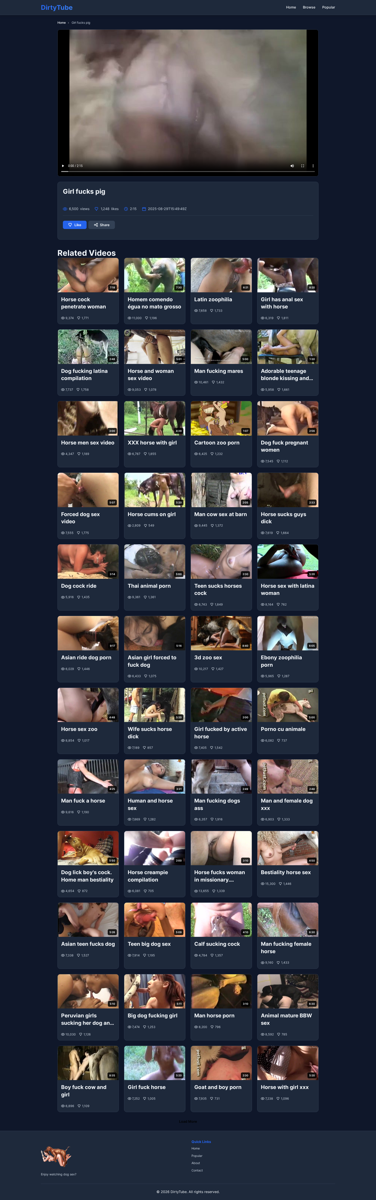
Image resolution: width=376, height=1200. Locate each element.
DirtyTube (179, 1192)
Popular (328, 7)
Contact (197, 1170)
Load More (188, 1121)
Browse (309, 7)
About (195, 1163)
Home (291, 7)
